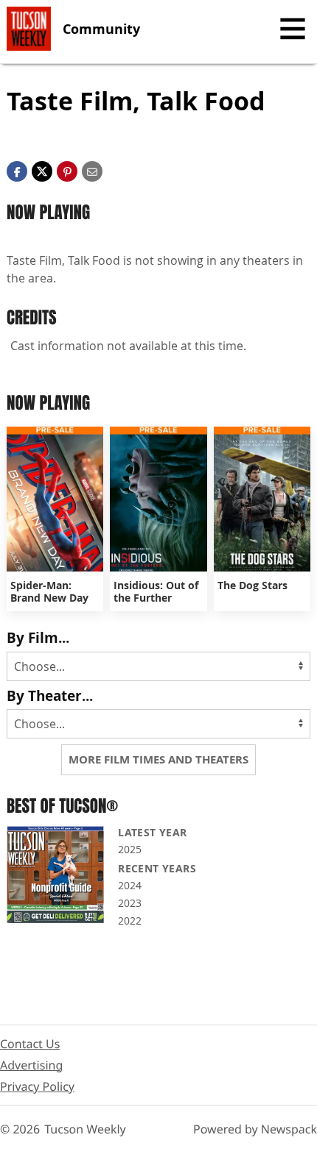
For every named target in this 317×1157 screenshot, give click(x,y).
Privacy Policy (37, 1086)
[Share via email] (92, 171)
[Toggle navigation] (292, 28)
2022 (130, 921)
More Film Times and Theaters (158, 759)
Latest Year (152, 832)
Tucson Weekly (85, 1129)
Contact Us (30, 1044)
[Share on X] (42, 171)
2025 (130, 849)
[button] (67, 171)
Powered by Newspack (255, 1129)
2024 (130, 885)
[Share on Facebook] (17, 171)
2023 (130, 903)
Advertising (31, 1065)
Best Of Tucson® (62, 806)
